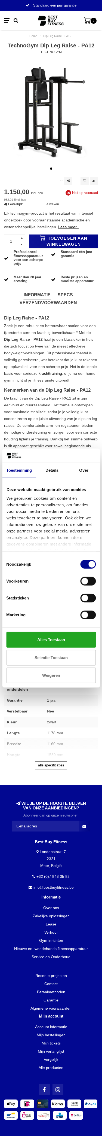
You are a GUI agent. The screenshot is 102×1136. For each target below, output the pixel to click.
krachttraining (50, 373)
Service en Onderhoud (51, 957)
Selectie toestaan (51, 657)
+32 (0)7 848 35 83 (53, 876)
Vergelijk (51, 1059)
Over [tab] (83, 470)
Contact (51, 984)
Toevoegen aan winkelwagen (67, 241)
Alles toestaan (51, 639)
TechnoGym (51, 52)
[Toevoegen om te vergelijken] (94, 181)
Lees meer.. (68, 227)
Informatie (37, 295)
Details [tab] (51, 470)
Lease (51, 924)
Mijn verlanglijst (51, 1051)
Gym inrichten (51, 940)
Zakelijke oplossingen (51, 916)
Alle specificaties (51, 765)
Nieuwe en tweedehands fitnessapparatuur (51, 948)
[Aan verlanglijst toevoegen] (85, 181)
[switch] (88, 581)
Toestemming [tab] (19, 470)
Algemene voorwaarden (51, 1008)
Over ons (51, 908)
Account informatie (51, 1027)
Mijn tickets (51, 1043)
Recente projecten (51, 975)
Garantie (51, 1000)
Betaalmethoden (51, 992)
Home (33, 36)
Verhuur (51, 932)
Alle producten (51, 1067)
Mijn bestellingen (51, 1035)
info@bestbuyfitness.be (53, 887)
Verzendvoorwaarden (48, 302)
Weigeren (51, 675)
